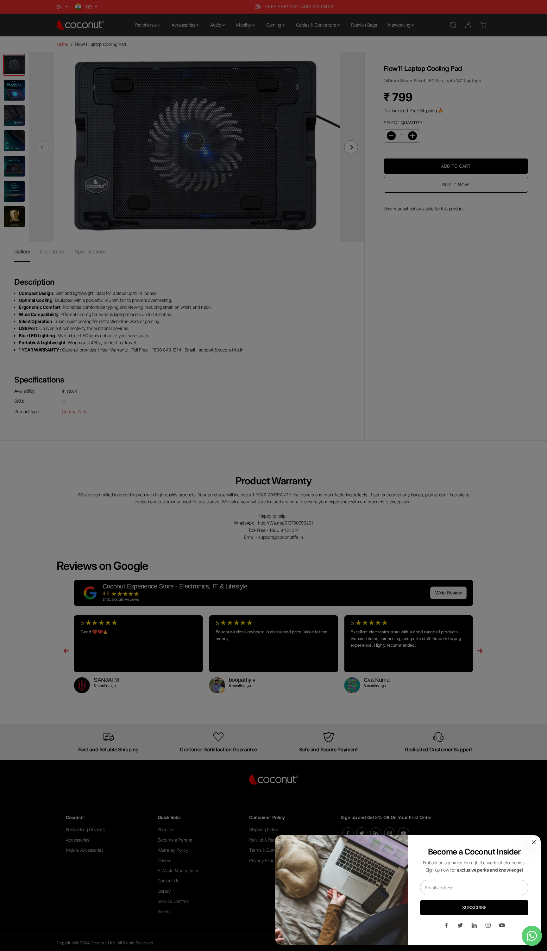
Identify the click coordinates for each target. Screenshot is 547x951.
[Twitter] (460, 925)
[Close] (534, 842)
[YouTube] (502, 925)
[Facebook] (446, 925)
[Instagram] (488, 925)
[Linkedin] (474, 925)
